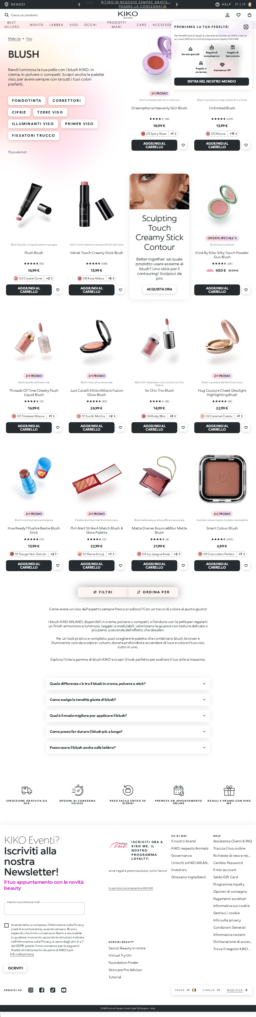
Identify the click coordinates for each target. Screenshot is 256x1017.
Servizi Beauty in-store (127, 948)
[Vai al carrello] (249, 14)
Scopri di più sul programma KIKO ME (130, 888)
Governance (181, 855)
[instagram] (30, 990)
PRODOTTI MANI (116, 25)
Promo (187, 25)
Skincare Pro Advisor (125, 970)
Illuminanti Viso (33, 124)
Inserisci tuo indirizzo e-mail (23, 901)
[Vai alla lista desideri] (238, 14)
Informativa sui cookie (231, 905)
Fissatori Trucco (33, 135)
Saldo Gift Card (225, 877)
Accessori (163, 25)
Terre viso (50, 112)
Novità (37, 25)
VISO (74, 25)
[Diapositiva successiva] (176, 4)
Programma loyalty (228, 884)
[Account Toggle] (227, 14)
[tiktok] (52, 990)
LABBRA (57, 25)
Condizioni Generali (229, 927)
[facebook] (41, 990)
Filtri (105, 592)
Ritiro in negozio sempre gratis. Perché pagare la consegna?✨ (128, 4)
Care (142, 25)
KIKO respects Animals (189, 848)
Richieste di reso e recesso (234, 855)
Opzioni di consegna (230, 891)
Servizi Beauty (214, 25)
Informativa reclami (229, 934)
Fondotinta (27, 100)
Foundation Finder (123, 962)
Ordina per (156, 592)
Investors (178, 870)
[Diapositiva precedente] (79, 4)
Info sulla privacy (22, 954)
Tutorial (114, 977)
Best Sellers (12, 25)
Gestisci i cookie (226, 913)
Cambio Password (228, 863)
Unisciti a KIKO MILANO (190, 863)
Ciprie (19, 112)
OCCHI (90, 25)
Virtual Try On (119, 955)
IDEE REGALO (245, 25)
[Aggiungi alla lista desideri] (183, 145)
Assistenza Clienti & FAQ (232, 841)
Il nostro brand (183, 841)
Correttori (66, 100)
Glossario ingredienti (188, 877)
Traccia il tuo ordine (229, 848)
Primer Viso (79, 124)
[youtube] (63, 990)
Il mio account (224, 870)
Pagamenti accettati (229, 898)
